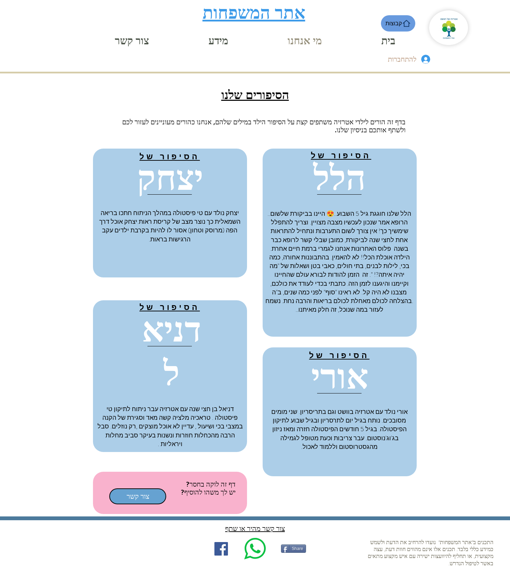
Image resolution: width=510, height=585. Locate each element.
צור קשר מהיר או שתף (255, 528)
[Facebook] (221, 549)
